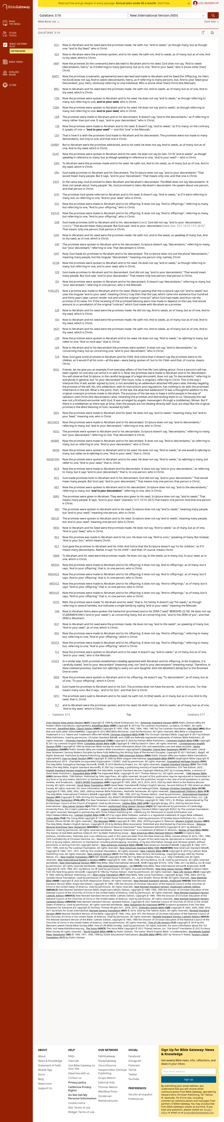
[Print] (212, 32)
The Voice (91, 928)
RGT (56, 624)
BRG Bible (192, 728)
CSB (56, 98)
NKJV (56, 528)
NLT (56, 546)
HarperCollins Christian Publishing (112, 1071)
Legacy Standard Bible (113, 809)
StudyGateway (107, 1061)
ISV (57, 281)
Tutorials (73, 1061)
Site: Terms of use (79, 1107)
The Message (100, 821)
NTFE (56, 602)
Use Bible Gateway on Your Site (81, 1067)
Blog (41, 1079)
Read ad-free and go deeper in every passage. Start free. (114, 3)
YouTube (133, 1079)
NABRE (55, 441)
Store (41, 1074)
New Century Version (99, 853)
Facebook (134, 1056)
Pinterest (134, 1065)
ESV (57, 204)
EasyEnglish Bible (157, 758)
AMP (56, 63)
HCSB (55, 263)
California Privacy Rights (79, 1088)
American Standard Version (156, 722)
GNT (56, 254)
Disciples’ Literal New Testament (160, 749)
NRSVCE (54, 583)
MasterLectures (108, 1100)
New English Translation (74, 856)
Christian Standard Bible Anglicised (85, 740)
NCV (56, 478)
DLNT (55, 154)
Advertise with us (79, 1073)
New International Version (74, 862)
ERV (56, 172)
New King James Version (169, 868)
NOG (56, 431)
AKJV (56, 329)
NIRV (56, 496)
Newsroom (45, 1083)
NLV (56, 537)
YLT (57, 705)
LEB (57, 347)
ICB (57, 272)
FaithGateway (106, 1056)
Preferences (135, 1099)
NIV (57, 509)
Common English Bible (179, 740)
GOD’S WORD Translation (89, 782)
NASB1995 (53, 459)
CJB (57, 126)
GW (57, 244)
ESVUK (55, 213)
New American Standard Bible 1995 (139, 847)
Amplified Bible (100, 725)
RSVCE (55, 642)
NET (56, 487)
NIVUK (55, 518)
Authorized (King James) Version (126, 806)
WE (57, 686)
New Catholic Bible (150, 851)
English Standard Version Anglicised (66, 770)
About (42, 1056)
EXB (57, 222)
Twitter (132, 1074)
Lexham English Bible (86, 815)
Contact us (74, 1078)
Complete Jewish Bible (96, 743)
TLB (57, 357)
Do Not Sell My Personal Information (82, 1096)
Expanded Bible (81, 773)
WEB (56, 677)
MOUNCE (53, 422)
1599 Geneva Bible (196, 773)
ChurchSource (107, 1065)
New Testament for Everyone (140, 904)
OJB (57, 611)
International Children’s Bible (186, 791)
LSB (57, 338)
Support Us (45, 1088)
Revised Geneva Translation (104, 910)
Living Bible (52, 818)
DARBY (55, 145)
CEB (56, 117)
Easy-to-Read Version (74, 758)
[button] (205, 3)
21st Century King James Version (64, 722)
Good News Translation (90, 785)
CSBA (56, 107)
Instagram (134, 1061)
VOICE (55, 661)
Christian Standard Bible (124, 734)
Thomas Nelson (108, 1087)
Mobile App (45, 1070)
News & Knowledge (50, 1061)
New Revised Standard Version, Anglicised (157, 880)
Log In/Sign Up (208, 3)
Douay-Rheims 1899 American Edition (122, 755)
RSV (56, 633)
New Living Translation (106, 874)
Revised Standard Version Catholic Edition (176, 916)
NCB (56, 468)
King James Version (73, 806)
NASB (55, 450)
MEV (56, 413)
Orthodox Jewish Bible (151, 907)
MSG (56, 369)
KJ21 (56, 45)
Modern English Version (188, 821)
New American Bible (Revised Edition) (152, 832)
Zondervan (105, 1096)
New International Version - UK (115, 865)
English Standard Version (175, 764)
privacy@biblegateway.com (199, 1112)
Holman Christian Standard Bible (178, 788)
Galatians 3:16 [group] (49, 32)
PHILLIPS (53, 291)
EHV (56, 194)
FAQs (71, 1056)
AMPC (55, 76)
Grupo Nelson (107, 1078)
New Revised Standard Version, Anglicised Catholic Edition (167, 886)
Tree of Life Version (159, 922)
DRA (56, 163)
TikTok (132, 1070)
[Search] (213, 15)
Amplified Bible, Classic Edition (75, 728)
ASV (56, 54)
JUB (57, 310)
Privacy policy (77, 1082)
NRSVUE (54, 593)
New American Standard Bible (118, 844)
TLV (57, 652)
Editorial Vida (106, 1082)
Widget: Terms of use (81, 1112)
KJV (57, 319)
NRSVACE (53, 574)
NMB (56, 555)
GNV (56, 235)
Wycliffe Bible (147, 934)
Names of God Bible (190, 830)
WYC (56, 696)
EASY (56, 182)
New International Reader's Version (78, 859)
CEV (56, 135)
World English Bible (95, 931)
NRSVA (55, 565)
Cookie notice (76, 1103)
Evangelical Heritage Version (183, 761)
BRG (56, 89)
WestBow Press (107, 1091)
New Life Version (182, 871)
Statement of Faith (49, 1065)
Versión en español (140, 1094)
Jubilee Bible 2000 (132, 803)
